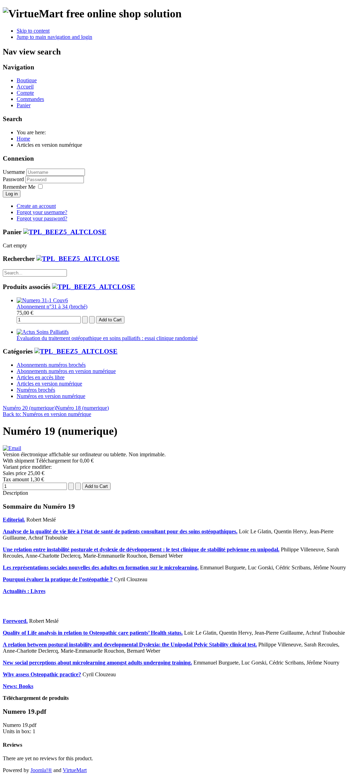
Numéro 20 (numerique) (29, 408)
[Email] (12, 448)
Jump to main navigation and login (54, 37)
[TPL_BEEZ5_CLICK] (64, 232)
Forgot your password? (42, 218)
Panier (24, 105)
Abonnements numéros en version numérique (66, 371)
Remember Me (19, 187)
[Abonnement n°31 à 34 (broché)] (42, 300)
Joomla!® (41, 770)
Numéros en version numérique (51, 396)
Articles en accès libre (40, 377)
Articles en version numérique (49, 384)
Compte (25, 93)
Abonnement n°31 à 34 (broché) (52, 307)
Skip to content (33, 31)
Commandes (30, 99)
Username (14, 172)
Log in (12, 193)
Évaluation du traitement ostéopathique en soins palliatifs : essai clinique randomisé (107, 338)
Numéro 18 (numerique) (82, 408)
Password (14, 179)
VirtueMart (75, 770)
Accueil (25, 87)
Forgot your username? (42, 212)
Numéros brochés (36, 390)
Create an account (36, 206)
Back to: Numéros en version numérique (47, 414)
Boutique (27, 80)
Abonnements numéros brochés (51, 365)
